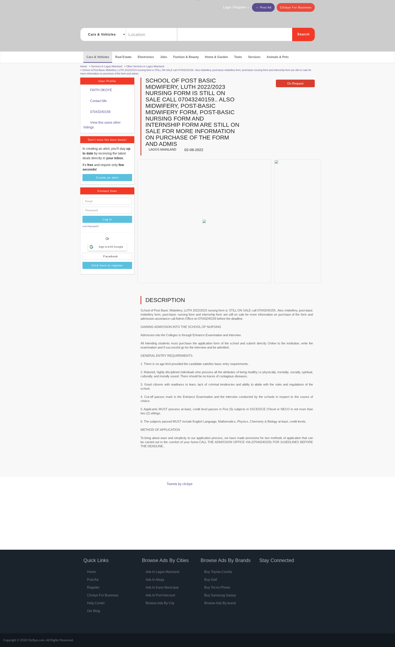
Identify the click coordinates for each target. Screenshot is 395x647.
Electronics (146, 57)
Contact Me (98, 101)
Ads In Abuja (155, 579)
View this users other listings (102, 125)
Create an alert (107, 177)
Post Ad (265, 7)
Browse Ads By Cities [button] (165, 560)
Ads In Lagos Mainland (162, 572)
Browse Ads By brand (220, 603)
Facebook (110, 256)
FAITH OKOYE (100, 90)
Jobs (163, 57)
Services (254, 57)
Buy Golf (210, 579)
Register (93, 587)
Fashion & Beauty (186, 57)
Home (91, 572)
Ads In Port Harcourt (160, 595)
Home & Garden (216, 57)
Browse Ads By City (160, 603)
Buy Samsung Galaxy (220, 595)
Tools (238, 57)
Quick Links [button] (96, 560)
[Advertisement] (155, 466)
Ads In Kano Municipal (162, 587)
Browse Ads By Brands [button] (226, 560)
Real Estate (123, 57)
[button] (227, 7)
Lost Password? (90, 226)
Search (303, 34)
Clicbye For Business (295, 7)
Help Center (96, 603)
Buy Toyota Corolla (218, 572)
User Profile (107, 81)
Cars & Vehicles (97, 57)
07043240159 (99, 112)
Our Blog (93, 611)
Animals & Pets (278, 57)
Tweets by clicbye (180, 484)
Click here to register (107, 265)
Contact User (107, 191)
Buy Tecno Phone (217, 587)
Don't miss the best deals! (107, 139)
